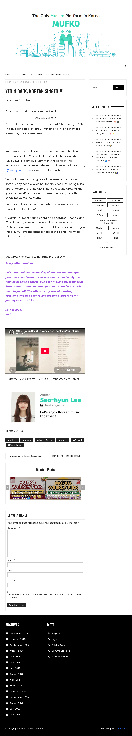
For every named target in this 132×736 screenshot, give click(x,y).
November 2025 (19, 633)
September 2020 (19, 697)
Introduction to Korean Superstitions (26, 456)
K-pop (8, 82)
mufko (116, 232)
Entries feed (59, 645)
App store (115, 200)
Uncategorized (107, 247)
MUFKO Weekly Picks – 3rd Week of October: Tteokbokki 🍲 (108, 142)
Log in (55, 639)
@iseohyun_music (18, 170)
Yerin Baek (15, 445)
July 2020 (15, 708)
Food (99, 210)
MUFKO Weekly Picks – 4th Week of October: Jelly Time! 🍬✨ (108, 130)
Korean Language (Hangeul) (108, 222)
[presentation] (7, 487)
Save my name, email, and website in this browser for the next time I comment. (45, 596)
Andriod (99, 200)
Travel (107, 242)
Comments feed (61, 650)
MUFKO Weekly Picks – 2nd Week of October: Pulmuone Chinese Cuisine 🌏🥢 (25, 496)
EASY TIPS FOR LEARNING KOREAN (66, 456)
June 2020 (15, 714)
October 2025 (18, 639)
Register (56, 633)
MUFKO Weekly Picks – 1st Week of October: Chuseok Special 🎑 (63, 494)
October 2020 (18, 691)
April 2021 (15, 679)
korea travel (45, 440)
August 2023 (17, 674)
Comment (13, 527)
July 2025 (15, 656)
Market (100, 228)
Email (11, 570)
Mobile (116, 228)
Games (115, 210)
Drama (115, 205)
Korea (15, 82)
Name (11, 560)
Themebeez (120, 728)
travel (78, 440)
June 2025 (15, 662)
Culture (100, 205)
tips (116, 237)
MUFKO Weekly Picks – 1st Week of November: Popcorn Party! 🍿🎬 (109, 118)
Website (11, 580)
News (100, 237)
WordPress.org (60, 656)
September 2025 (19, 645)
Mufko (64, 440)
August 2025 (17, 650)
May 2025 (15, 668)
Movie (100, 232)
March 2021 (16, 685)
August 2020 (17, 703)
